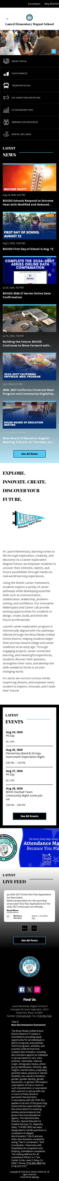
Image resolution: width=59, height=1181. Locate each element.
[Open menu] (7, 19)
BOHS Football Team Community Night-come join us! (24, 795)
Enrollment (34, 3)
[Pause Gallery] (53, 51)
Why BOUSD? (52, 3)
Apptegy (35, 1177)
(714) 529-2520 (23, 1015)
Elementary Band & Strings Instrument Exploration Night (26, 755)
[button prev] (25, 928)
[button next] (34, 928)
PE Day (11, 735)
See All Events (29, 816)
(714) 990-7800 (33, 1163)
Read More (13, 910)
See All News (29, 453)
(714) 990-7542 (44, 1015)
